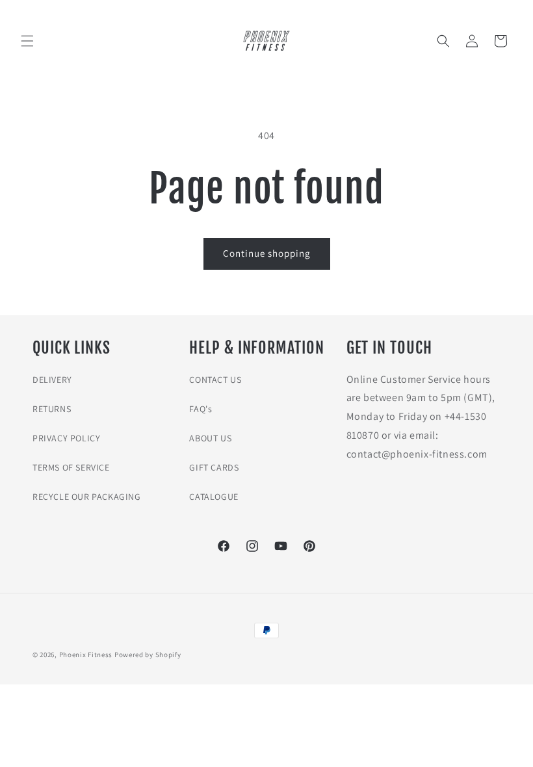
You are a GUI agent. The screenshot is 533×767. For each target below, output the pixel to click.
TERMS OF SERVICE (71, 467)
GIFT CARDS (214, 467)
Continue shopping (267, 253)
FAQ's (200, 409)
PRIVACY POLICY (66, 438)
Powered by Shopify (147, 654)
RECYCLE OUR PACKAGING (86, 496)
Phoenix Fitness (86, 654)
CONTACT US (215, 379)
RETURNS (51, 409)
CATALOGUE (213, 496)
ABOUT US (210, 438)
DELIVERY (52, 379)
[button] (27, 41)
